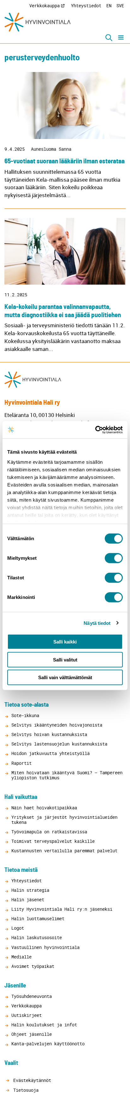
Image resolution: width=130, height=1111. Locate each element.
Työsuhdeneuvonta (31, 996)
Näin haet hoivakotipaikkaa (44, 808)
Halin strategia (30, 890)
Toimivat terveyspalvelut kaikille (53, 841)
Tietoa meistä (21, 870)
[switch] (114, 558)
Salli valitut (65, 659)
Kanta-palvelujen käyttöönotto (48, 1044)
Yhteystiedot (86, 6)
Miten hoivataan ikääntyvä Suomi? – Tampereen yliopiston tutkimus (66, 775)
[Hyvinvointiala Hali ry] (37, 22)
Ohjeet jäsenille (31, 1034)
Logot (17, 928)
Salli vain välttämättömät (65, 677)
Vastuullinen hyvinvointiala (45, 947)
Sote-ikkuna (25, 715)
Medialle (21, 957)
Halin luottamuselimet (37, 918)
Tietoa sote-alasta (26, 705)
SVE (120, 6)
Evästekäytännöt (31, 1080)
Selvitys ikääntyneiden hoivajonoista (56, 725)
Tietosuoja (24, 1090)
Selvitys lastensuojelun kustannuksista (59, 744)
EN (108, 6)
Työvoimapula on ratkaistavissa (49, 832)
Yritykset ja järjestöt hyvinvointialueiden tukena (64, 819)
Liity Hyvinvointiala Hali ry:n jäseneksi (61, 909)
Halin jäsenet (27, 900)
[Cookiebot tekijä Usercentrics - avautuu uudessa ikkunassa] (95, 430)
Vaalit (11, 1063)
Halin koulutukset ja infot (44, 1025)
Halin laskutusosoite (36, 937)
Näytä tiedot (97, 622)
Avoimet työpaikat (32, 966)
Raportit (21, 763)
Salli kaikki (65, 641)
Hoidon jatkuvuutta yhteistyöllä (50, 753)
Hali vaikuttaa (20, 797)
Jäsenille (15, 986)
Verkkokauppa (44, 6)
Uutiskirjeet (26, 1015)
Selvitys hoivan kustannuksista (49, 734)
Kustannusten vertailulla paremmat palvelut (64, 851)
